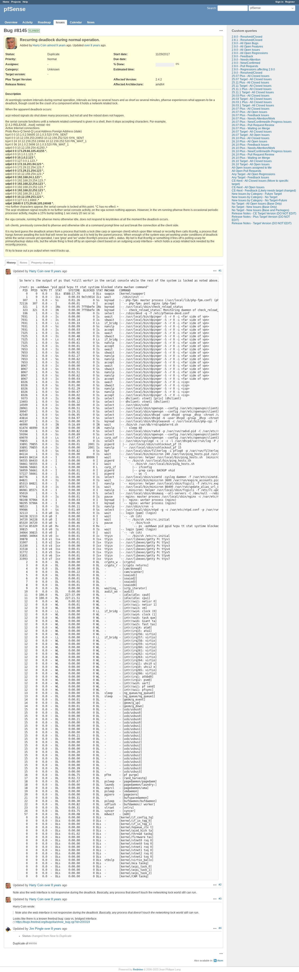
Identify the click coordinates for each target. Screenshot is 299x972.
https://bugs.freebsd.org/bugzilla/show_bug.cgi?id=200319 (53, 922)
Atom (220, 960)
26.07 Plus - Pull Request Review (253, 125)
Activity (27, 22)
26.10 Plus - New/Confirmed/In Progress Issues (262, 151)
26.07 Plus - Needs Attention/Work (253, 118)
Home (6, 1)
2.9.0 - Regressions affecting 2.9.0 (253, 69)
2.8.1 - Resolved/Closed (247, 40)
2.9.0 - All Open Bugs (245, 43)
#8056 (33, 943)
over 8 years (92, 45)
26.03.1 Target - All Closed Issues (253, 105)
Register (290, 1)
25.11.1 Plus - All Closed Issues (251, 89)
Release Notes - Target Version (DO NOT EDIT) (262, 223)
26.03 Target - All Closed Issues (252, 99)
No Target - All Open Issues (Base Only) (257, 203)
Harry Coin (39, 45)
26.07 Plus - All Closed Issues (250, 108)
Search (211, 8)
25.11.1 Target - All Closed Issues (253, 92)
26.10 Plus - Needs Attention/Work (253, 148)
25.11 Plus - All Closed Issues (250, 82)
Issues (60, 22)
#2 (220, 884)
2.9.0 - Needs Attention (246, 59)
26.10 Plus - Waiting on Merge (251, 157)
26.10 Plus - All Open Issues (249, 141)
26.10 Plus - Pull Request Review (253, 154)
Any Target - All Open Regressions (253, 174)
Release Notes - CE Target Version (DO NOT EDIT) (264, 213)
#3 (220, 898)
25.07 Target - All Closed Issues (252, 79)
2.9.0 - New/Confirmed (246, 63)
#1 (220, 270)
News (91, 22)
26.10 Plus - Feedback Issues (250, 144)
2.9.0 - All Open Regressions (250, 53)
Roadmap (44, 22)
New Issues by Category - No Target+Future (259, 200)
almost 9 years (56, 45)
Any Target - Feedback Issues (250, 177)
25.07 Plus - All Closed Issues (250, 76)
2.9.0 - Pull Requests (245, 66)
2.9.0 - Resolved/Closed (247, 72)
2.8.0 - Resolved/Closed (247, 36)
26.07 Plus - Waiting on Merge (251, 128)
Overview (11, 22)
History (11, 262)
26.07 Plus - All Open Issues (249, 112)
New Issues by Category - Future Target (257, 193)
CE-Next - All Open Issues (248, 187)
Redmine (138, 969)
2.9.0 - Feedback (242, 56)
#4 (220, 928)
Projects (16, 1)
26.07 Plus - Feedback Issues (250, 115)
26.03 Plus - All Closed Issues (250, 95)
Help (25, 1)
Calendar (76, 22)
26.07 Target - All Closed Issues (252, 131)
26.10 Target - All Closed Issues (252, 161)
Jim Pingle (36, 928)
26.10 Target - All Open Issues (251, 164)
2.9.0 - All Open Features (247, 46)
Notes (23, 262)
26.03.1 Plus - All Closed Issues (252, 102)
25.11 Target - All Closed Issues (251, 85)
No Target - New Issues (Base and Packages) (260, 210)
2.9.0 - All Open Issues (246, 49)
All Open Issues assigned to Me (252, 167)
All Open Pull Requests (246, 171)
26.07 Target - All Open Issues (251, 135)
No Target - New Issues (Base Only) (254, 207)
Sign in (279, 1)
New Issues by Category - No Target (254, 197)
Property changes (42, 262)
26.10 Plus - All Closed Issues (250, 138)
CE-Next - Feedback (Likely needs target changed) (264, 190)
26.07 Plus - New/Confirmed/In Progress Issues (262, 121)
